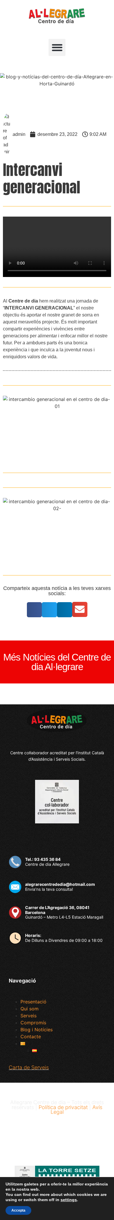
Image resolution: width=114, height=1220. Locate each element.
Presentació (33, 1002)
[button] (57, 47)
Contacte (30, 1036)
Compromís (33, 1022)
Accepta (18, 1210)
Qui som (29, 1009)
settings (69, 1199)
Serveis (28, 1016)
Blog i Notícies (36, 1029)
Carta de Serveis (29, 1067)
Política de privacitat (63, 1107)
